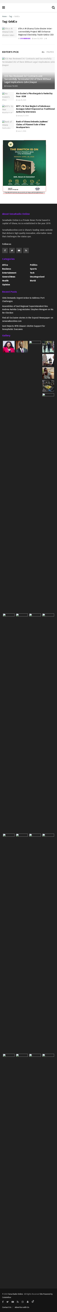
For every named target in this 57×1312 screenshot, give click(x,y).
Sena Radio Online (15, 1294)
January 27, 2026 (22, 116)
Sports (33, 269)
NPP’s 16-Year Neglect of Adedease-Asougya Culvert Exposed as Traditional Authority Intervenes (35, 109)
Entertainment (9, 273)
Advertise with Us (22, 1307)
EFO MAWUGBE (25, 39)
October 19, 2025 (12, 86)
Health (5, 280)
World (33, 280)
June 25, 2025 (38, 39)
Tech (32, 273)
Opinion (6, 284)
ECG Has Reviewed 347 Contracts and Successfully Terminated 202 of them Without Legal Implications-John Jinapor (27, 79)
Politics (50, 52)
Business (6, 269)
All (43, 52)
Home (4, 16)
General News (8, 277)
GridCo (17, 16)
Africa (5, 265)
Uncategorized (37, 277)
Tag (10, 16)
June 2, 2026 (21, 131)
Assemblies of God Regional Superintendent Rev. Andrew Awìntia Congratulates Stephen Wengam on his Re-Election (27, 309)
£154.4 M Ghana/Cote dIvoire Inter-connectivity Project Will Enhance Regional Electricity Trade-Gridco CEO (36, 31)
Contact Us (6, 1307)
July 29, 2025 (21, 100)
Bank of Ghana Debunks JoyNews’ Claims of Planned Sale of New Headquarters (32, 124)
